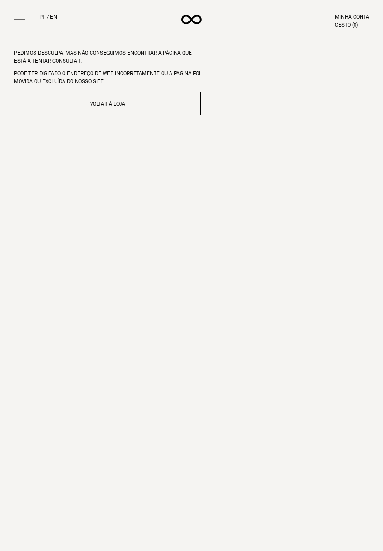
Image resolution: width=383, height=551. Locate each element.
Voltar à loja (107, 103)
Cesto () (346, 25)
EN (53, 17)
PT (42, 17)
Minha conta (352, 17)
